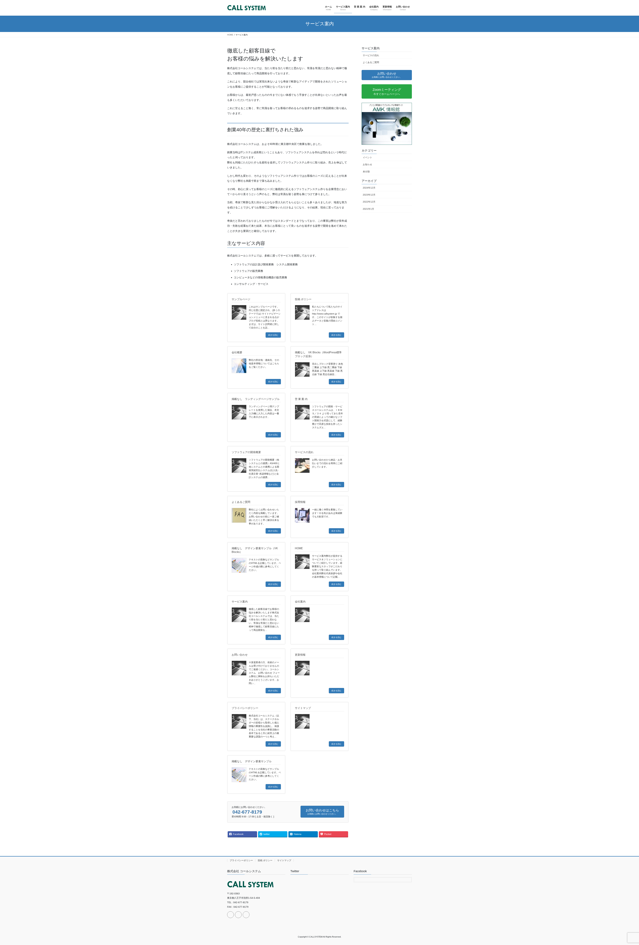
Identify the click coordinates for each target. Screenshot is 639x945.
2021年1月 (368, 209)
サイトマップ (284, 860)
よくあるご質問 (371, 62)
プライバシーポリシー (241, 860)
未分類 (366, 171)
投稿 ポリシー (265, 860)
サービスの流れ (371, 55)
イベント (367, 157)
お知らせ (367, 164)
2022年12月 (369, 201)
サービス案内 (371, 48)
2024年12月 (369, 187)
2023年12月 (369, 194)
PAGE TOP (622, 914)
